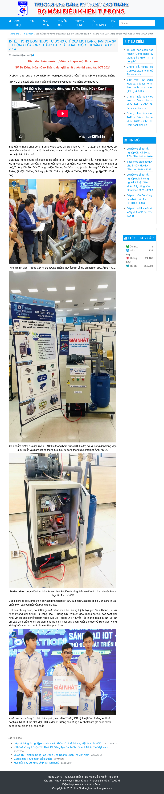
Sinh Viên (46, 23)
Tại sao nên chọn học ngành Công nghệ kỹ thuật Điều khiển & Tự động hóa (140, 55)
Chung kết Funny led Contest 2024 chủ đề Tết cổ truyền (140, 70)
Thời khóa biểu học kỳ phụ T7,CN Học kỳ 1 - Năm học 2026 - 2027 (139, 165)
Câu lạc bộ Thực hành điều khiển (33, 758)
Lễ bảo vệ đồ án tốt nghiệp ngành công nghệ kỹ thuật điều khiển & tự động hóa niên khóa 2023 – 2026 (140, 182)
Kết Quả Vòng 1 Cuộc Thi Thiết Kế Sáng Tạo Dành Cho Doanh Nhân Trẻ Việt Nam (61, 747)
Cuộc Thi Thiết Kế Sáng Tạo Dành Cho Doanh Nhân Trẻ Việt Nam (51, 755)
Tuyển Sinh (62, 23)
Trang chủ (14, 33)
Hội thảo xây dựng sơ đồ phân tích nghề (36, 762)
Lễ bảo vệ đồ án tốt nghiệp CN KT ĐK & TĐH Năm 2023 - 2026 (140, 152)
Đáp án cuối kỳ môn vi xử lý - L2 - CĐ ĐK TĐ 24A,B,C (139, 212)
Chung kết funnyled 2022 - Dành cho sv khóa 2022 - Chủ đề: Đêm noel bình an (140, 119)
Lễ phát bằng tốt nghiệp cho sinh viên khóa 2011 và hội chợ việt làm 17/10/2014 (59, 743)
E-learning (99, 23)
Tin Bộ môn (27, 33)
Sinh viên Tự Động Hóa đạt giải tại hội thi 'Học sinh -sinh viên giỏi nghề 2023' (140, 85)
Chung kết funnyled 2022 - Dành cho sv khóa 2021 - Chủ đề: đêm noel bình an (140, 102)
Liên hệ (112, 23)
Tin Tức (33, 23)
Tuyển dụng (79, 23)
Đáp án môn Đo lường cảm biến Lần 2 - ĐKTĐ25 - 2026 (139, 199)
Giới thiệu (18, 23)
